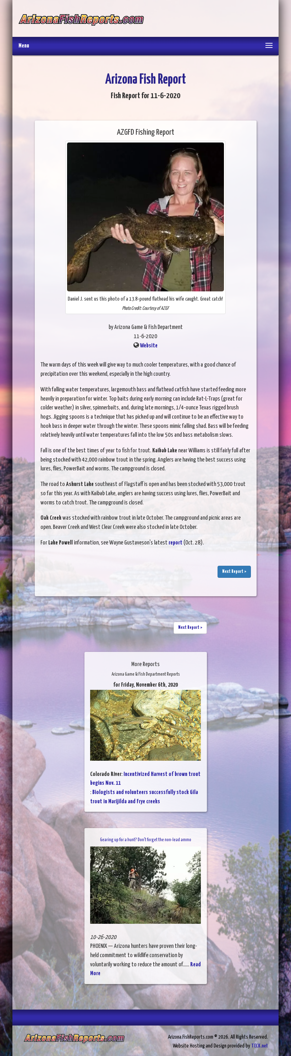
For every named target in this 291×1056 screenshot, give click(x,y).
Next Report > (234, 571)
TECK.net (259, 1046)
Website (149, 346)
